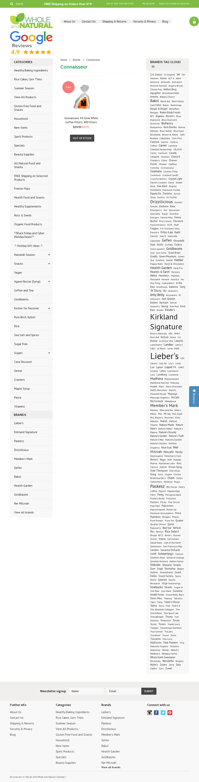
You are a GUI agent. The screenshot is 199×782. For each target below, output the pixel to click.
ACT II (171, 78)
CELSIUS (177, 149)
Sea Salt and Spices (26, 335)
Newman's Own (173, 455)
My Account (149, 3)
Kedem (154, 302)
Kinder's (170, 310)
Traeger (154, 627)
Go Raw (169, 244)
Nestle (179, 452)
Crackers (19, 379)
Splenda (162, 579)
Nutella (177, 459)
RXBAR (162, 539)
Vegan (18, 272)
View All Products (25, 97)
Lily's (171, 363)
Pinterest (170, 712)
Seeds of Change (175, 557)
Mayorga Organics (159, 397)
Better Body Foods (170, 112)
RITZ (160, 535)
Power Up (171, 509)
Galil (177, 232)
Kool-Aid (154, 337)
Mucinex (169, 417)
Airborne (154, 81)
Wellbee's (155, 653)
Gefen (18, 468)
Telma (153, 605)
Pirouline (171, 498)
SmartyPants (166, 572)
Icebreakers (168, 283)
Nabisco (154, 421)
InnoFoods (161, 286)
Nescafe (169, 452)
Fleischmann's (158, 224)
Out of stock (82, 138)
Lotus (163, 371)
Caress (164, 141)
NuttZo (163, 467)
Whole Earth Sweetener (162, 657)
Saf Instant (173, 539)
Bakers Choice (167, 96)
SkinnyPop (170, 568)
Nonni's (154, 459)
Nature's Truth (176, 435)
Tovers (162, 624)
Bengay (154, 112)
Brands (76, 60)
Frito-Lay (167, 232)
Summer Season (24, 88)
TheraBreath (156, 616)
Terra (161, 605)
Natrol (163, 421)
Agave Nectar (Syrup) (27, 281)
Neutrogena (156, 455)
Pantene (168, 481)
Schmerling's (166, 554)
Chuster (163, 164)
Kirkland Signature (25, 432)
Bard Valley (178, 101)
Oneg (153, 474)
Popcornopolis (158, 509)
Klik (170, 333)
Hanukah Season (24, 255)
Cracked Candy (170, 175)
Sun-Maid (166, 591)
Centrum (162, 153)
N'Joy (177, 417)
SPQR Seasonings (171, 583)
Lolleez (154, 370)
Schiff (153, 553)
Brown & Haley (170, 134)
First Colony (165, 221)
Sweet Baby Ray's (175, 594)
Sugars (18, 353)
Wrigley (179, 661)
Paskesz (19, 441)
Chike (164, 160)
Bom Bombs (170, 127)
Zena (171, 664)
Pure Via (169, 520)
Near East (166, 447)
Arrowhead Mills (170, 92)
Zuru (161, 668)
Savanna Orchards (170, 549)
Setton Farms (176, 561)
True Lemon (156, 631)
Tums (173, 635)
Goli (152, 252)
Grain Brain (174, 252)
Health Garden (23, 485)
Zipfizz (153, 668)
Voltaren (174, 646)
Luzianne (173, 374)
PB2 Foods (171, 486)
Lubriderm (173, 370)
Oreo (160, 474)
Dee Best (162, 186)
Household (21, 119)
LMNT (181, 367)
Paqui (177, 481)
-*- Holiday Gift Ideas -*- (28, 246)
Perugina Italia (173, 494)
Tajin (152, 602)
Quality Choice (158, 524)
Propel (175, 516)
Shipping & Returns (114, 21)
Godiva (178, 244)
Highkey (175, 275)
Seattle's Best (157, 557)
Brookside (155, 134)
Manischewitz (172, 378)
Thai (167, 605)
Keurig (164, 306)
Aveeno (154, 96)
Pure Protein (156, 520)
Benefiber (174, 108)
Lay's (152, 348)
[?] (153, 66)
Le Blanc (161, 348)
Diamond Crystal (171, 189)
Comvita (154, 167)
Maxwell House (158, 393)
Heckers (175, 271)
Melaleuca (170, 401)
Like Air (163, 363)
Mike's (178, 410)
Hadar (169, 260)
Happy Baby (156, 263)
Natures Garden (173, 439)
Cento (153, 153)
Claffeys (172, 164)
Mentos (154, 410)
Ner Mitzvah (21, 503)
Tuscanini (155, 639)
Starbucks (156, 587)
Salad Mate (156, 542)
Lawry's (179, 344)
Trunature (155, 635)
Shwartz (167, 565)
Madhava (156, 378)
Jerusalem (171, 295)
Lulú (152, 374)
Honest (165, 279)
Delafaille (155, 189)
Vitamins (19, 406)
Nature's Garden (158, 435)
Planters (154, 502)
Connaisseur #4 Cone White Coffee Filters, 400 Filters (81, 120)
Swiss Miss (156, 598)
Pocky (163, 502)
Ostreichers (156, 481)
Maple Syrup (22, 388)
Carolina (172, 145)
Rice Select (172, 531)
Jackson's (173, 290)
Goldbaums (21, 494)
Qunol (171, 524)
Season (179, 553)
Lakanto (179, 340)
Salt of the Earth (172, 542)
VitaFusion (155, 642)
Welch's (175, 649)
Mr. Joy (167, 413)
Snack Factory (166, 575)
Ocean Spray (175, 466)
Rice (16, 326)
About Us (69, 21)
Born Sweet (166, 130)
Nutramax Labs (167, 463)
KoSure (164, 337)
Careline (154, 141)
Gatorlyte (155, 240)
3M (178, 74)
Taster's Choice (172, 601)
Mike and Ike (167, 410)
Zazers (163, 664)
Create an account (179, 3)
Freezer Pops (22, 188)
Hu (182, 279)
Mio (160, 413)
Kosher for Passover (26, 308)
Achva (163, 78)
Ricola (153, 535)
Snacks (18, 263)
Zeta (178, 664)
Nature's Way (157, 439)
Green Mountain (167, 256)
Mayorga (172, 393)
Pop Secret (174, 502)
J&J (164, 290)
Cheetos (165, 156)
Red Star (167, 528)
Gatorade (172, 236)
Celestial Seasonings (161, 149)
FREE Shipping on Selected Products (31, 177)
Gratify (153, 256)
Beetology (176, 105)
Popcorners (167, 505)
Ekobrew (163, 206)
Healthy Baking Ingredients (31, 70)
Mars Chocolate (174, 386)
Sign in (162, 3)
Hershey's (164, 275)
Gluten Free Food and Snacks (27, 108)
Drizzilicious (21, 450)
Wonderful (168, 661)
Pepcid (162, 490)
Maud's (172, 390)
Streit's (168, 587)
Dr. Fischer (172, 197)
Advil (178, 78)
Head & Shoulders (174, 263)
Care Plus (177, 138)
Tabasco (178, 598)
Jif (180, 295)
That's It (176, 605)
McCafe (175, 397)
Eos (165, 210)
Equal (165, 213)
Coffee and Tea (23, 290)
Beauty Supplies (24, 154)
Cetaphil (154, 156)
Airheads (165, 82)
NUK (169, 459)
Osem (171, 478)
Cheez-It (175, 156)
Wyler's (154, 664)
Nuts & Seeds (22, 215)
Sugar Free (21, 344)
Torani (176, 620)
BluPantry (167, 123)
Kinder (160, 310)
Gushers (160, 260)
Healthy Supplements (27, 206)
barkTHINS (156, 105)
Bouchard (179, 130)
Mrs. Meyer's (156, 417)
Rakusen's (155, 527)
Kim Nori (174, 306)
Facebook (156, 712)
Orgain (168, 474)
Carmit (163, 145)
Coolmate (156, 171)
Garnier (154, 236)
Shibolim (155, 565)
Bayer (166, 105)
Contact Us (89, 21)
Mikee (153, 413)
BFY (152, 116)
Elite (172, 206)
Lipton (159, 367)
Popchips (155, 505)
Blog (165, 21)
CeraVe (173, 153)
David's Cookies (158, 182)
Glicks (160, 244)
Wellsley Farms (169, 653)
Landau (168, 344)
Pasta (17, 397)
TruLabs (168, 631)
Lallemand (156, 344)
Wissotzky (155, 661)
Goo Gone (161, 252)
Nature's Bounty (167, 432)
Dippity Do (155, 193)
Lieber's (19, 423)
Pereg (160, 494)
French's (154, 232)
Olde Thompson (159, 470)
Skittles (154, 572)
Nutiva (153, 463)
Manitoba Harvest (159, 382)
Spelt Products (23, 136)
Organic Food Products (28, 224)
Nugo (163, 459)
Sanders (154, 549)
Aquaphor (155, 92)
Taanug (168, 598)
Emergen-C (156, 210)
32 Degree (169, 74)
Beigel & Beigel (159, 108)
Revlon (159, 531)
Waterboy (155, 649)
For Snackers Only (170, 228)
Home (63, 60)
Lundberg (162, 374)
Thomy (169, 616)
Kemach (164, 302)
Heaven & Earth (160, 272)
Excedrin (174, 213)
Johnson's (155, 298)
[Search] (11, 3)
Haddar (178, 260)
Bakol (17, 477)
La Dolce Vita (166, 340)
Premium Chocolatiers (161, 513)
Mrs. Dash (177, 413)
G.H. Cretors (156, 74)
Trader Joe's (174, 624)
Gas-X (163, 236)
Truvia (165, 635)
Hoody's (175, 279)
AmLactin (177, 82)
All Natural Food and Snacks (27, 165)
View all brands (24, 512)
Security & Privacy (144, 21)
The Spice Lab (171, 613)
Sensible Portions (159, 561)
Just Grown (168, 299)
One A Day (174, 470)
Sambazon (156, 546)
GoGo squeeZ (157, 248)
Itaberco (173, 287)
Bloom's (170, 116)
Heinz (153, 275)
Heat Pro (178, 268)
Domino (167, 193)
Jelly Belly (157, 294)
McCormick (156, 401)
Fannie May (167, 217)
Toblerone (165, 620)
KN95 (177, 333)
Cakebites (165, 138)
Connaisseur (167, 167)
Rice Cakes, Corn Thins (28, 79)
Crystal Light (175, 178)
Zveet (168, 668)
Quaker (179, 520)
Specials (19, 145)
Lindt (178, 363)
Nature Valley (165, 428)
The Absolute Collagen (162, 609)
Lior (152, 367)
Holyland (155, 279)
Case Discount (23, 362)
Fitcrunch (178, 221)
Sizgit (160, 568)
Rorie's (168, 535)
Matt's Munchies (158, 390)
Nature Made (166, 425)
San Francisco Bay (172, 546)
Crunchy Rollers (158, 178)
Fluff (176, 224)
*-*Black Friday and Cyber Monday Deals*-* (29, 235)
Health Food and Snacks (29, 197)
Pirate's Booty (157, 498)
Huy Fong (155, 283)
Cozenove (155, 175)
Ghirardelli (178, 240)
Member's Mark (23, 459)
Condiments (21, 299)
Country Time (170, 171)
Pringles (166, 516)
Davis (171, 182)
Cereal (18, 371)
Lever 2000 (173, 348)
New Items (21, 127)
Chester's (155, 160)
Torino (153, 624)
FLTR (169, 224)
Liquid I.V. (170, 367)
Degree (173, 186)
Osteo (179, 478)
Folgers (154, 228)
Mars (161, 386)
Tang (159, 602)
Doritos (161, 197)
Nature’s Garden (158, 443)
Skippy (180, 568)
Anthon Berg (169, 89)
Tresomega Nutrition (171, 627)
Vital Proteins (170, 642)
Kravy (173, 337)
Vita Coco (167, 638)
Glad (152, 244)
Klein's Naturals (158, 333)
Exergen (154, 217)
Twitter (163, 712)
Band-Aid (165, 101)
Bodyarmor (156, 127)
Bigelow (160, 116)
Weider (165, 649)
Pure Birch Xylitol (24, 317)
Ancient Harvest (158, 85)
